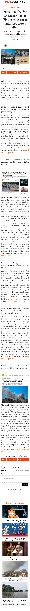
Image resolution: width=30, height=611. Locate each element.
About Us (4, 604)
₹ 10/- (4, 72)
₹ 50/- (14, 72)
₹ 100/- (20, 72)
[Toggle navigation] (28, 1)
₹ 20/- (9, 72)
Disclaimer (10, 604)
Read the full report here (16, 301)
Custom (25, 72)
